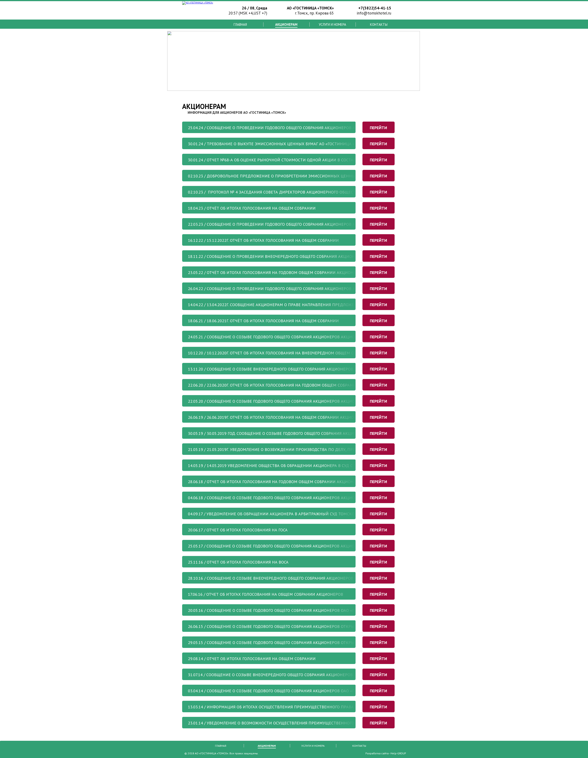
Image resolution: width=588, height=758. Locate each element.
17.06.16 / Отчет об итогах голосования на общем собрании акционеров (265, 594)
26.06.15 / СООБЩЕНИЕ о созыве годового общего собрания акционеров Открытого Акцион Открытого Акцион (306, 626)
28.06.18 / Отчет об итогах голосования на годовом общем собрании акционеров (276, 481)
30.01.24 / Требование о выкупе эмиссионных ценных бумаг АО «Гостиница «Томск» (279, 143)
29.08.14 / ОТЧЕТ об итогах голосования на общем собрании (252, 658)
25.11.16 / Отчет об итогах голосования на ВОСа (238, 562)
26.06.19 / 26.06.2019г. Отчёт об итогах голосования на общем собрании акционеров (277, 417)
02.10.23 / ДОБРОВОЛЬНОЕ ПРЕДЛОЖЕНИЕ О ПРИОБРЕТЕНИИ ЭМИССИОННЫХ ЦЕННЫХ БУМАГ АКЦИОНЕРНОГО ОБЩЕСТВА (307, 176)
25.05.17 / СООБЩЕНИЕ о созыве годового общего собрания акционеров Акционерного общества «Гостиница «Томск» (314, 546)
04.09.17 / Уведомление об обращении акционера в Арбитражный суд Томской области (282, 513)
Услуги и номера (332, 24)
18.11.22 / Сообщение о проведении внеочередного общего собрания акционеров (276, 256)
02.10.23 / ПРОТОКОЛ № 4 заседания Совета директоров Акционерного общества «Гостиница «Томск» (297, 192)
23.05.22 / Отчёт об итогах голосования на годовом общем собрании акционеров (276, 272)
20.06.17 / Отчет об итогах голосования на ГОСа (238, 530)
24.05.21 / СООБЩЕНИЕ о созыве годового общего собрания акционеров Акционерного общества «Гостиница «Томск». (314, 336)
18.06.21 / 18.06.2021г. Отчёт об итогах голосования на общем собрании (263, 320)
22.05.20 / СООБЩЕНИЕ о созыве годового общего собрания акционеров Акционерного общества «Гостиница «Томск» (314, 401)
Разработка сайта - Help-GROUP (385, 753)
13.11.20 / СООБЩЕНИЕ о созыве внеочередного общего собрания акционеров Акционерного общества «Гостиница (312, 369)
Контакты (378, 24)
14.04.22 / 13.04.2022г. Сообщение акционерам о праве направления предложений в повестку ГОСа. (293, 304)
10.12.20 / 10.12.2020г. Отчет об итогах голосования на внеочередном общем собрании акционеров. (294, 353)
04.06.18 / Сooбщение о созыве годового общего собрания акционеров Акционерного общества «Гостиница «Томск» (314, 497)
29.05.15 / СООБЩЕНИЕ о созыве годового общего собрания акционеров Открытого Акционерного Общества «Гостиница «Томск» (326, 642)
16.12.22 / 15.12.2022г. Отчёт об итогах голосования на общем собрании (263, 240)
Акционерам (286, 24)
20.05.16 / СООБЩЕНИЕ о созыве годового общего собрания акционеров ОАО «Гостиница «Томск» (291, 610)
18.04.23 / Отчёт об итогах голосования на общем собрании (252, 208)
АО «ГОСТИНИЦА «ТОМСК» (211, 753)
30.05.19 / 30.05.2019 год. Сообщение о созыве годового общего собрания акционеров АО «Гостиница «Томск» (305, 433)
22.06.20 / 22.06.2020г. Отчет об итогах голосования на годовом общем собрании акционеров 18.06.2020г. (299, 385)
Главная (240, 24)
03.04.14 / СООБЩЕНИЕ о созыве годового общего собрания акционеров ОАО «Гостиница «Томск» (291, 690)
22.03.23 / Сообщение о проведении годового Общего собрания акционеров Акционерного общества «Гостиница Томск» (319, 224)
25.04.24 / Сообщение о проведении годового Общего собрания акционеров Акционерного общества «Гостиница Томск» (319, 127)
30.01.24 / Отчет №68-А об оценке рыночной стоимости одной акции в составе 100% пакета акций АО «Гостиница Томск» (319, 159)
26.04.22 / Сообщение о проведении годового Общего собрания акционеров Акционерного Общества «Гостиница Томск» (320, 288)
